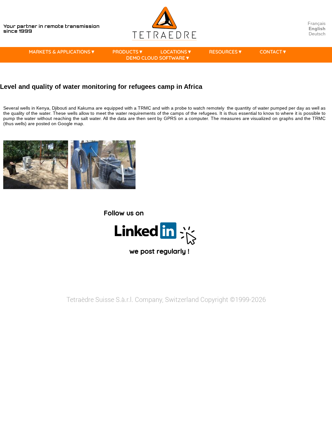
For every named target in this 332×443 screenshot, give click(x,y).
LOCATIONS (173, 52)
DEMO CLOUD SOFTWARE (155, 58)
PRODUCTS (125, 52)
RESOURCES (223, 52)
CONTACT (271, 52)
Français (317, 23)
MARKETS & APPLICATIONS (59, 52)
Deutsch (317, 33)
